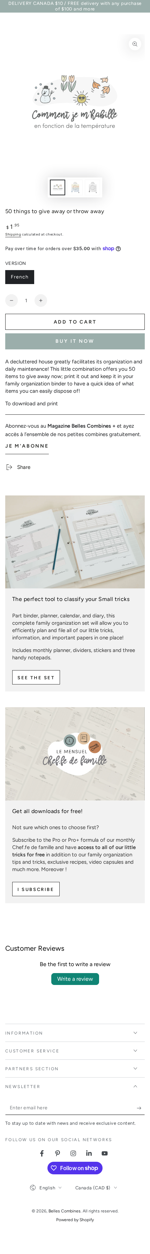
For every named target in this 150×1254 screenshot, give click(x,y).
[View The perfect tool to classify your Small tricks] (75, 541)
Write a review (75, 979)
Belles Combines (64, 1211)
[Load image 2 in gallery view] (75, 187)
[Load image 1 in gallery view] (57, 187)
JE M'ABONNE (27, 446)
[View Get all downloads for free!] (75, 753)
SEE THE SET (36, 677)
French (22, 279)
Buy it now (75, 341)
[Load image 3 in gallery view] (92, 187)
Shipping (13, 234)
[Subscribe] (141, 1108)
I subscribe (35, 889)
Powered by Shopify (75, 1219)
